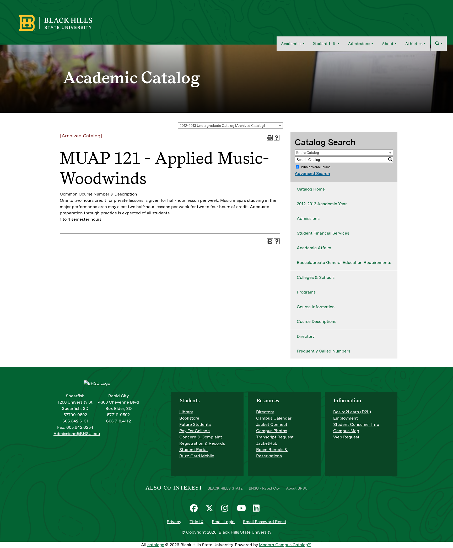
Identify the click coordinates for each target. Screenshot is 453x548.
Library (186, 411)
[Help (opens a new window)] (276, 137)
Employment (345, 418)
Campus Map (346, 430)
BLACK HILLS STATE (225, 488)
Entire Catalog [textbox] (307, 153)
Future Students (195, 424)
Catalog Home (311, 189)
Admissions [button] (359, 43)
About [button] (387, 43)
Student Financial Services (323, 233)
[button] (439, 43)
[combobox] (230, 125)
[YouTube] (242, 508)
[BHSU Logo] (67, 22)
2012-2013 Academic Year (322, 203)
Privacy (174, 521)
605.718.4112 (118, 421)
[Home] (268, 43)
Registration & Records (202, 443)
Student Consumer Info (356, 424)
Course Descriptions (316, 321)
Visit (404, 19)
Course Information (316, 306)
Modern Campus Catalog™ (285, 544)
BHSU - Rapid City (264, 488)
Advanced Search (312, 173)
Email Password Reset (264, 521)
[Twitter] (211, 508)
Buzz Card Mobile (196, 455)
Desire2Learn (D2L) (352, 411)
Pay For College (194, 430)
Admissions (308, 218)
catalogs (155, 544)
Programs (306, 292)
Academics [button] (291, 43)
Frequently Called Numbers (323, 351)
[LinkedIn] (258, 508)
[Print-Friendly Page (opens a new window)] (270, 137)
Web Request (346, 437)
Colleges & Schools (316, 277)
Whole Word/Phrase (316, 167)
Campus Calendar (274, 418)
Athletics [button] (414, 43)
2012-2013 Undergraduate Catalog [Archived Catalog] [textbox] (222, 126)
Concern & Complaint (200, 437)
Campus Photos (271, 430)
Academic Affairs (314, 247)
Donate (437, 19)
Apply (419, 19)
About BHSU (297, 488)
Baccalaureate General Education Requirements (344, 262)
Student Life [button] (324, 43)
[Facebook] (195, 508)
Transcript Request (275, 437)
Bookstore (189, 418)
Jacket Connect (271, 424)
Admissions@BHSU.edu (76, 433)
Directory (306, 336)
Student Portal (193, 449)
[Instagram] (226, 508)
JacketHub (266, 443)
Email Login (223, 521)
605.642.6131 (75, 421)
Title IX (196, 521)
